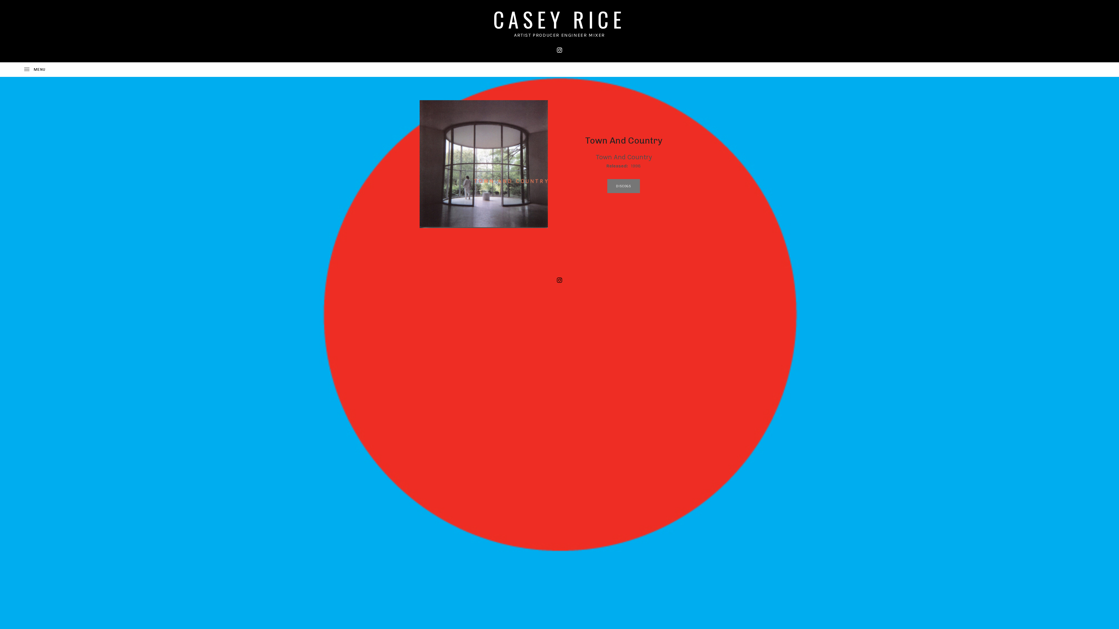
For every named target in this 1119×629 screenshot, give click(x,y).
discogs (623, 186)
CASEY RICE (559, 19)
